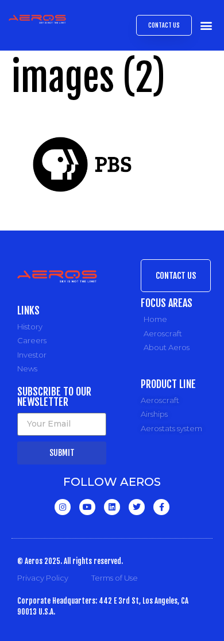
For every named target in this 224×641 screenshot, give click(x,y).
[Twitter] (137, 507)
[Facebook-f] (161, 507)
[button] (205, 25)
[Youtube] (87, 507)
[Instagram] (63, 507)
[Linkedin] (112, 507)
